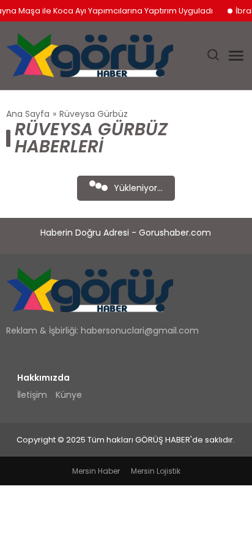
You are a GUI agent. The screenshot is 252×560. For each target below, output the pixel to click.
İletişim (32, 395)
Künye (69, 395)
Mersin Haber (96, 471)
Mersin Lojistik (155, 471)
